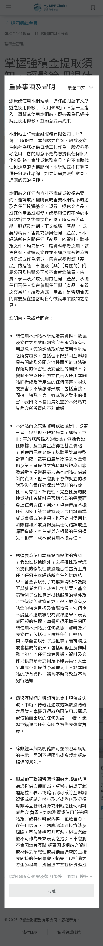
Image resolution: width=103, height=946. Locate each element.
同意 (51, 890)
